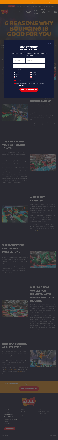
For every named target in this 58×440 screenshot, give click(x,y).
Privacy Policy (21, 85)
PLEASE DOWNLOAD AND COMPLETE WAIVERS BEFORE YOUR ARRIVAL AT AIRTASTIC (28, 2)
